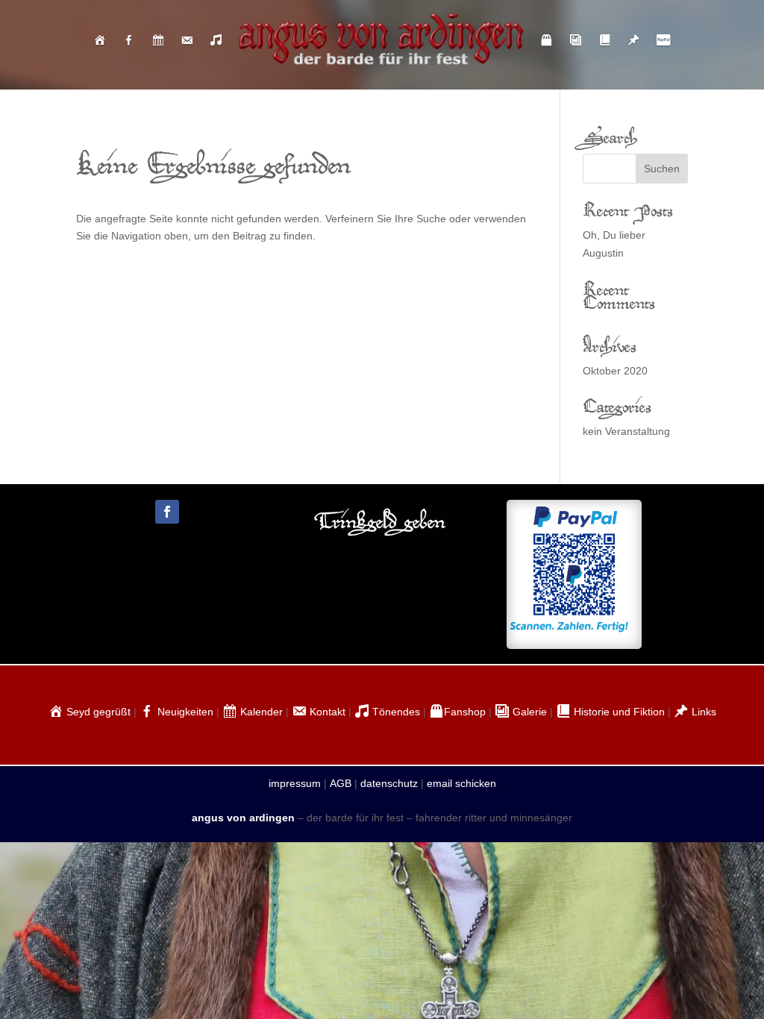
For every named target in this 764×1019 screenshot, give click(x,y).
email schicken (461, 783)
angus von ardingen (243, 818)
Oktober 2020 (615, 371)
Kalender (260, 712)
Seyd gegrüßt (97, 712)
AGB (340, 783)
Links (702, 712)
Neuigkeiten (183, 712)
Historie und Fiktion (618, 712)
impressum (295, 783)
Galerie (528, 712)
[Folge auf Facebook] (167, 512)
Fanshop (465, 712)
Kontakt (326, 712)
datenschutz (389, 783)
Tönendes (394, 712)
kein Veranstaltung (626, 431)
